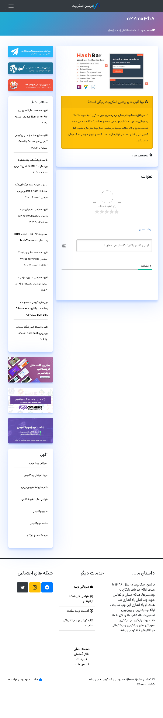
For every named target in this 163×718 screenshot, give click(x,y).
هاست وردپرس (28, 679)
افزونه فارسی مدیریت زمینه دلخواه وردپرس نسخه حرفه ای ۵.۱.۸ (31, 284)
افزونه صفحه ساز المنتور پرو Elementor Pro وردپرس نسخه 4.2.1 (31, 117)
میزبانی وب (82, 587)
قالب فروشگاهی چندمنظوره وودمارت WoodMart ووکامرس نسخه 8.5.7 (31, 166)
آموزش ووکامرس (38, 463)
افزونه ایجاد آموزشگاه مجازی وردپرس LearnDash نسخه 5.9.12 (32, 333)
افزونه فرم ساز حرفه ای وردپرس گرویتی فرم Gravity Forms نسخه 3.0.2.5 (31, 141)
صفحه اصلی (82, 649)
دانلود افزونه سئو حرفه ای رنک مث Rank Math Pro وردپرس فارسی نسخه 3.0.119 (31, 191)
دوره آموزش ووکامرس (36, 475)
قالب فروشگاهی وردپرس (34, 487)
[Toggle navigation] (11, 6)
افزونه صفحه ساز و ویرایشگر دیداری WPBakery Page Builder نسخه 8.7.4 (32, 259)
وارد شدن (145, 230)
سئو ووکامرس (40, 512)
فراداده (12, 679)
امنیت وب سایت (78, 611)
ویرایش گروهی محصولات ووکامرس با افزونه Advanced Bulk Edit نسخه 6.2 (32, 308)
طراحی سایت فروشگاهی (34, 499)
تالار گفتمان (81, 654)
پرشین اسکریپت (82, 6)
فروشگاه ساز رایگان (37, 536)
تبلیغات (81, 659)
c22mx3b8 (141, 19)
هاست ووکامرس (39, 524)
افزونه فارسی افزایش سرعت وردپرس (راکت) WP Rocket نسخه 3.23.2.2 (33, 216)
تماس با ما (81, 664)
